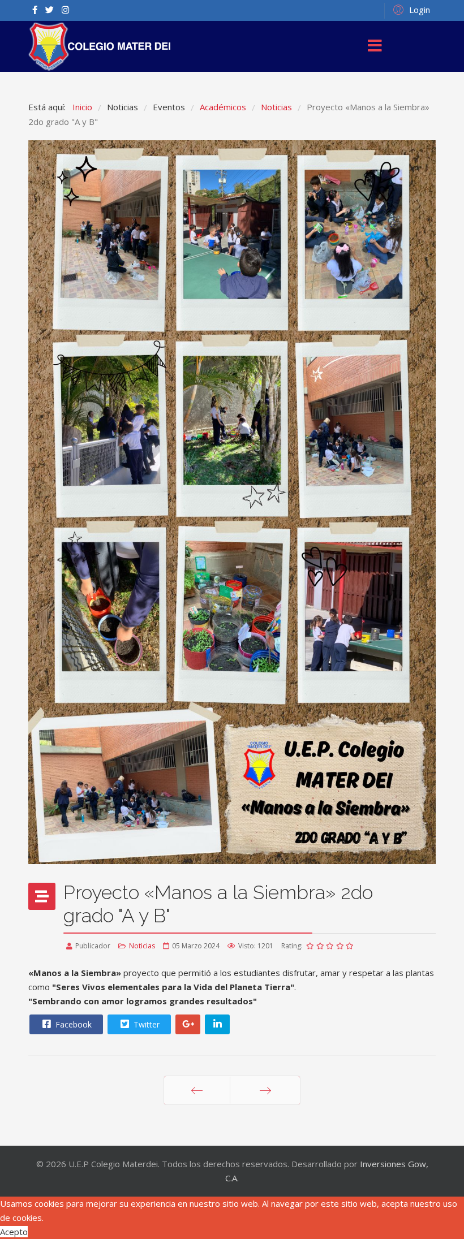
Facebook (72, 1024)
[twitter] (49, 9)
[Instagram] (65, 9)
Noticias (142, 946)
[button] (410, 9)
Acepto (14, 1231)
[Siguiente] (265, 1090)
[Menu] (375, 46)
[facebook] (34, 9)
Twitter (145, 1024)
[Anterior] (197, 1090)
